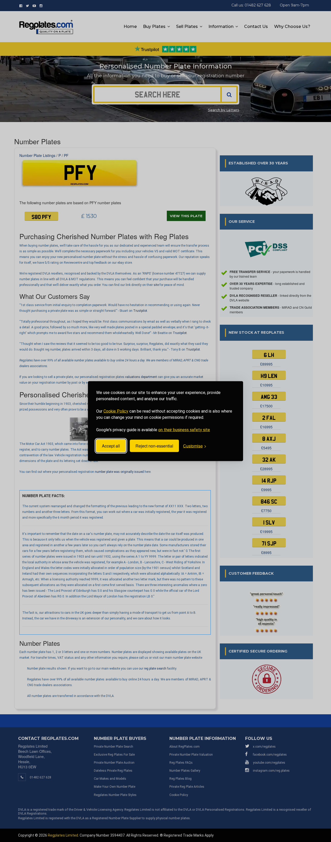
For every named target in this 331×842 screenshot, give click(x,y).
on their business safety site (184, 429)
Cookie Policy (115, 410)
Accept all (111, 446)
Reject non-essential (154, 446)
